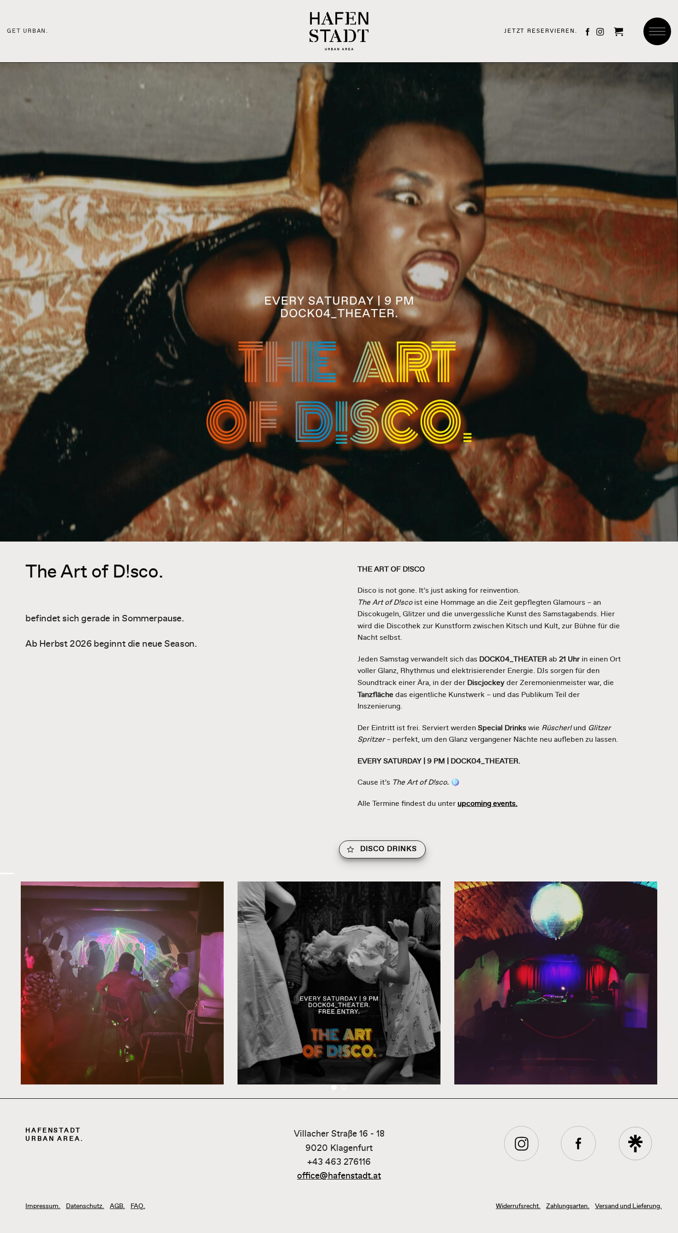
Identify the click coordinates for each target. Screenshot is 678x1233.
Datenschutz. (85, 1205)
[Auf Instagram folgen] (600, 32)
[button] (618, 31)
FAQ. (138, 1205)
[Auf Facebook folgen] (587, 32)
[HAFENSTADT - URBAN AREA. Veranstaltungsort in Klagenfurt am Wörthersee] (339, 31)
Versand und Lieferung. (628, 1205)
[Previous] (25, 990)
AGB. (117, 1205)
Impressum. (42, 1205)
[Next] (652, 990)
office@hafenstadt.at (339, 1175)
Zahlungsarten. (567, 1205)
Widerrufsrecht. (518, 1205)
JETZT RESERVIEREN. (540, 31)
